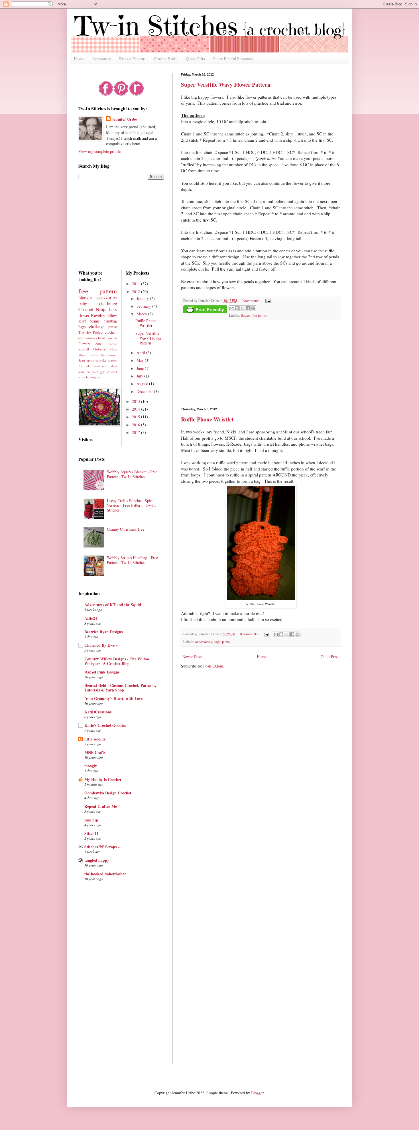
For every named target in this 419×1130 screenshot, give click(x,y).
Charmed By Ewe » (101, 645)
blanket (85, 297)
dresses (112, 360)
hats (113, 309)
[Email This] (231, 308)
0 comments (250, 300)
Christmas (99, 349)
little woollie (94, 739)
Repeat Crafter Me (100, 806)
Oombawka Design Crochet (107, 793)
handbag (110, 321)
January (143, 298)
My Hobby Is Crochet (102, 779)
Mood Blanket (88, 355)
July (140, 376)
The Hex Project (90, 332)
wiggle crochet (106, 372)
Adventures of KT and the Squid (112, 605)
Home (79, 58)
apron (90, 360)
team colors (86, 372)
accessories (203, 641)
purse (226, 641)
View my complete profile (99, 151)
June (141, 368)
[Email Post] (267, 300)
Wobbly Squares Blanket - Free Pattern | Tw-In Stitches (132, 474)
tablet (113, 366)
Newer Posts (192, 656)
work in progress (89, 377)
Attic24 (90, 618)
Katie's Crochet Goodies (105, 725)
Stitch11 (91, 833)
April (141, 352)
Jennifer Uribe (124, 119)
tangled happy (96, 860)
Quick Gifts (195, 58)
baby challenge (97, 303)
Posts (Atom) (214, 666)
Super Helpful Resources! (234, 58)
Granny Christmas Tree (125, 529)
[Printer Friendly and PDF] (205, 310)
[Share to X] (242, 308)
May (141, 360)
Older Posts (330, 656)
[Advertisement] (261, 363)
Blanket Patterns (132, 58)
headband (99, 366)
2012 (136, 291)
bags (217, 641)
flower (245, 315)
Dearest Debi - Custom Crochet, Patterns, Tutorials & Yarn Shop (120, 687)
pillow (112, 315)
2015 (136, 416)
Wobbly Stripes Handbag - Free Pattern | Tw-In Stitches (132, 560)
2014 (136, 409)
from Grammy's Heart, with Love (113, 698)
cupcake (100, 360)
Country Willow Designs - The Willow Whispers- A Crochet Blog (116, 661)
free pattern (259, 315)
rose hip (91, 820)
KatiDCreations (97, 712)
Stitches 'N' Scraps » (102, 847)
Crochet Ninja (92, 309)
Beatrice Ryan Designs (103, 632)
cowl (99, 343)
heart (101, 338)
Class (113, 349)
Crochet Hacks (165, 58)
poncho (112, 338)
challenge (96, 326)
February (144, 306)
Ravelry (98, 315)
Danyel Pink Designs (101, 672)
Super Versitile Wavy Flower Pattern (225, 84)
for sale (84, 366)
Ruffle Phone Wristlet (207, 419)
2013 (136, 401)
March (142, 314)
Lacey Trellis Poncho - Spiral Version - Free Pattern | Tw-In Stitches (131, 505)
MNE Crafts (94, 752)
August (143, 383)
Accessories (101, 58)
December (145, 391)
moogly (90, 766)
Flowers (84, 343)
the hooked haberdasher (105, 874)
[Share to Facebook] (248, 308)
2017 (136, 432)
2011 (136, 283)
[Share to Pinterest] (253, 308)
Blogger (257, 1092)
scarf (82, 321)
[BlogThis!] (237, 308)
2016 (136, 424)
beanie (95, 321)
